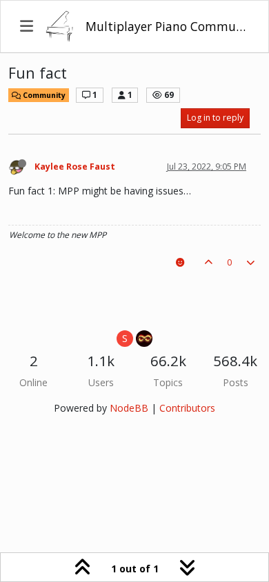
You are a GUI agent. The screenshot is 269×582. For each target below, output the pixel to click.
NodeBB (129, 407)
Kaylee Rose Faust (74, 166)
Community (43, 95)
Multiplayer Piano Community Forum (167, 26)
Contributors (187, 407)
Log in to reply (215, 117)
